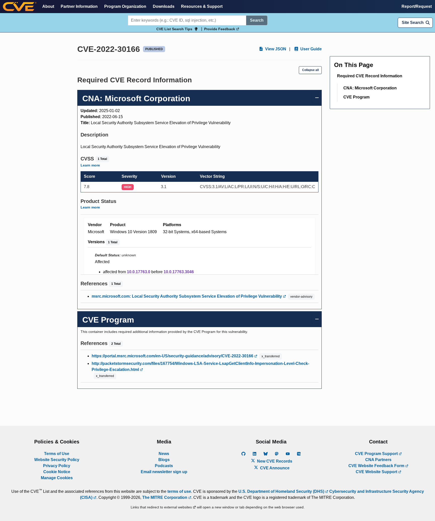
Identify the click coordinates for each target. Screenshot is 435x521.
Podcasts (164, 466)
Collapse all (310, 70)
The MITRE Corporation (165, 497)
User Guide (310, 49)
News (164, 453)
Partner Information (79, 6)
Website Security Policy (56, 460)
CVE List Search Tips (174, 29)
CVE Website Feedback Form (376, 466)
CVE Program (356, 97)
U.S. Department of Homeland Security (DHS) (281, 491)
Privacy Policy (56, 466)
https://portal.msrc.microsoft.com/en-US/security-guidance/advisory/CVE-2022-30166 (173, 356)
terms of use (179, 491)
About (48, 6)
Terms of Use (56, 453)
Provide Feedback (220, 29)
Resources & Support (202, 6)
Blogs (164, 460)
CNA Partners (378, 460)
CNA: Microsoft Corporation (370, 88)
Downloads (163, 6)
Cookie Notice (56, 472)
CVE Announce (274, 468)
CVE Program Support (377, 453)
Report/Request (417, 6)
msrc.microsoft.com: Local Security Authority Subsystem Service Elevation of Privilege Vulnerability (187, 296)
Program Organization (125, 6)
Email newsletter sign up (164, 472)
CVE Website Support (377, 472)
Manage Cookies (57, 478)
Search (257, 20)
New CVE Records (274, 461)
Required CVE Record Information (369, 76)
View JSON (275, 49)
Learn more (90, 165)
